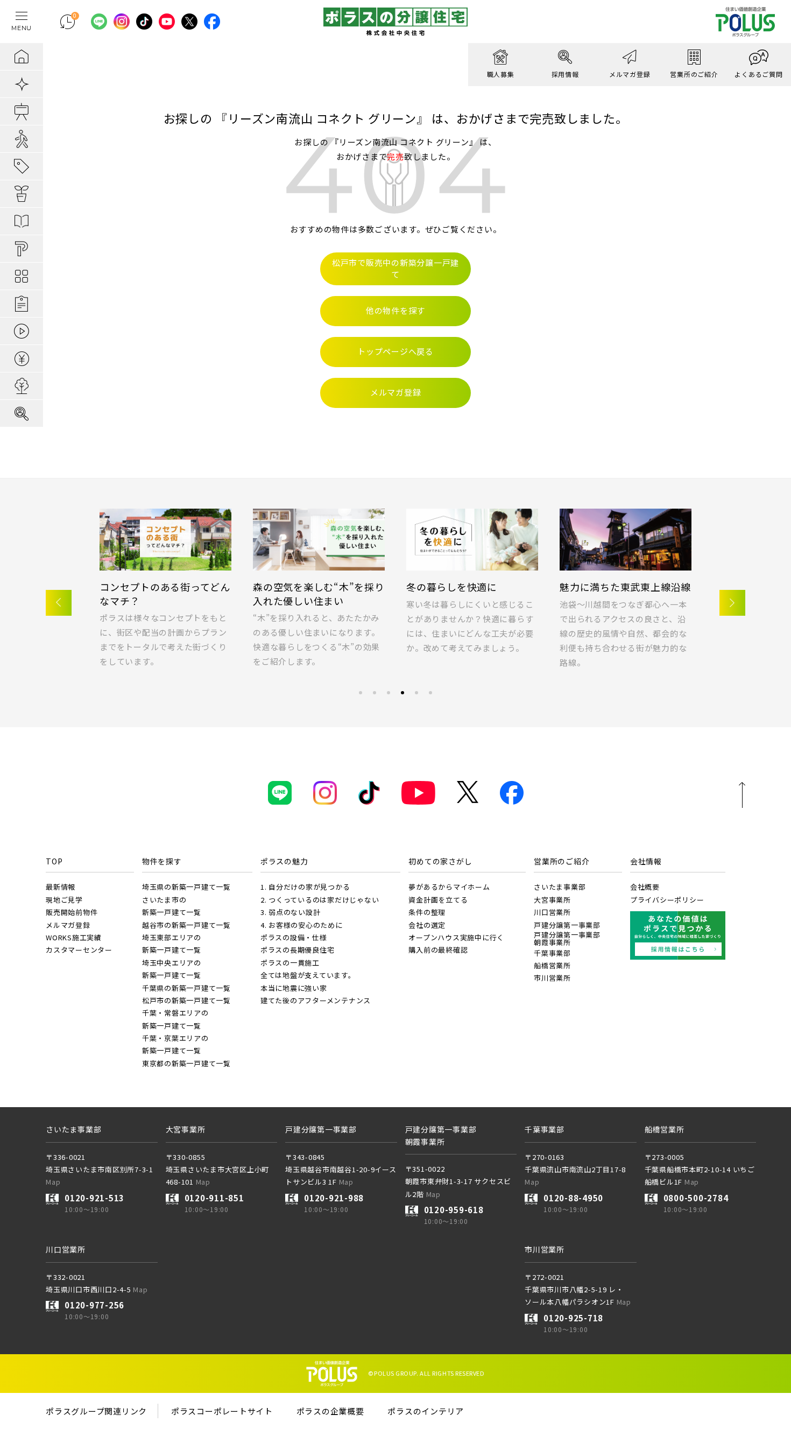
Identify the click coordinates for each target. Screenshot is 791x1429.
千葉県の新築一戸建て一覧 (186, 988)
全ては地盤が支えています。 (308, 975)
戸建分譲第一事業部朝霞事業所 (567, 938)
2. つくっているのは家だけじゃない (319, 900)
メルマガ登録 (283, 587)
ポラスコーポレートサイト (222, 1411)
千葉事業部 (552, 953)
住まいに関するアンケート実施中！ (165, 593)
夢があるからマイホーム (449, 887)
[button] (59, 603)
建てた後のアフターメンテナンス (315, 1000)
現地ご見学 (64, 900)
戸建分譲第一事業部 (567, 925)
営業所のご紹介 (561, 861)
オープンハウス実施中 (610, 587)
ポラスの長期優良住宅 (297, 950)
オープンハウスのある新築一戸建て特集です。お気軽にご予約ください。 (623, 619)
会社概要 (645, 887)
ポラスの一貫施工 (290, 963)
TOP (54, 861)
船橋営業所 (552, 965)
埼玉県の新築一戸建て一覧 (186, 887)
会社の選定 (427, 925)
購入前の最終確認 (438, 950)
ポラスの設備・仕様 (293, 937)
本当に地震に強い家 (293, 988)
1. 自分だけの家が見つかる (305, 887)
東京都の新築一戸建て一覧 (186, 1063)
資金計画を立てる (438, 900)
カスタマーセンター (79, 950)
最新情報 (60, 887)
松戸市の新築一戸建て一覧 (186, 1000)
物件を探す (162, 861)
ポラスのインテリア (425, 1411)
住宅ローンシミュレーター (466, 587)
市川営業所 (552, 978)
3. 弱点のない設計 (290, 912)
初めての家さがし (440, 861)
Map (53, 1182)
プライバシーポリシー (667, 900)
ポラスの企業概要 (330, 1411)
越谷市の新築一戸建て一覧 (186, 925)
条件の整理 (427, 912)
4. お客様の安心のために (301, 925)
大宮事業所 (552, 900)
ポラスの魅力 (284, 861)
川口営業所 (552, 912)
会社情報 (646, 861)
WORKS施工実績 (74, 937)
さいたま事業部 (559, 887)
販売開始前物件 (71, 912)
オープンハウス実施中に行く (456, 937)
